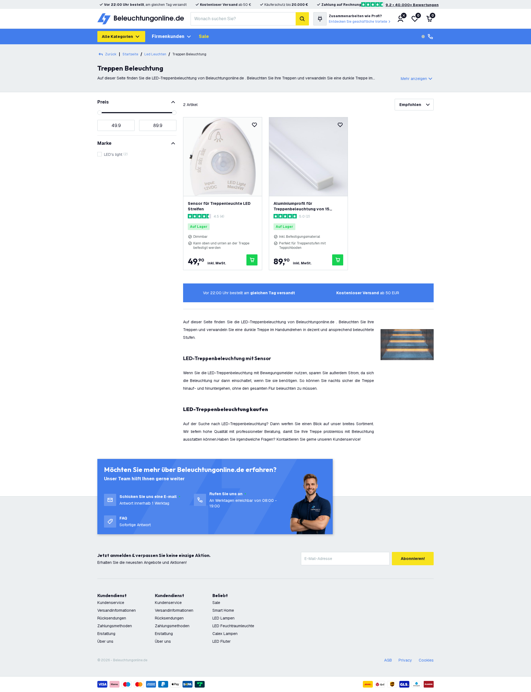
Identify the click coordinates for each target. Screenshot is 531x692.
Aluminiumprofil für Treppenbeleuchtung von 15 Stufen (301, 206)
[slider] (99, 112)
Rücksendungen (111, 618)
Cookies (426, 660)
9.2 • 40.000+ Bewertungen (412, 4)
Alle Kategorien (117, 36)
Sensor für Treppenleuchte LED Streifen (219, 206)
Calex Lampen (225, 633)
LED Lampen (223, 618)
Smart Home (223, 610)
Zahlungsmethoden (114, 625)
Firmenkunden (168, 36)
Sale (204, 36)
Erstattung (106, 633)
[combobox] (243, 18)
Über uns (105, 641)
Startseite (130, 54)
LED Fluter (221, 641)
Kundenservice (110, 602)
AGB (388, 660)
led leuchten (155, 54)
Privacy (405, 660)
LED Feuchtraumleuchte (233, 625)
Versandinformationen (116, 610)
